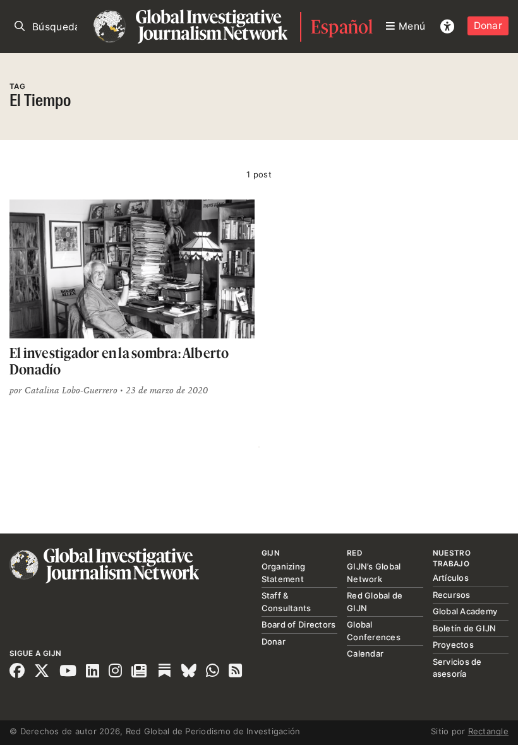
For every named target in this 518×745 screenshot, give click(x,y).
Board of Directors (299, 624)
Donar (488, 26)
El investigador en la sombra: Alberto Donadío (119, 361)
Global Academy (465, 611)
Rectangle (488, 731)
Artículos (451, 578)
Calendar (365, 653)
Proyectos (453, 645)
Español (342, 26)
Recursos (452, 595)
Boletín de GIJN (465, 628)
